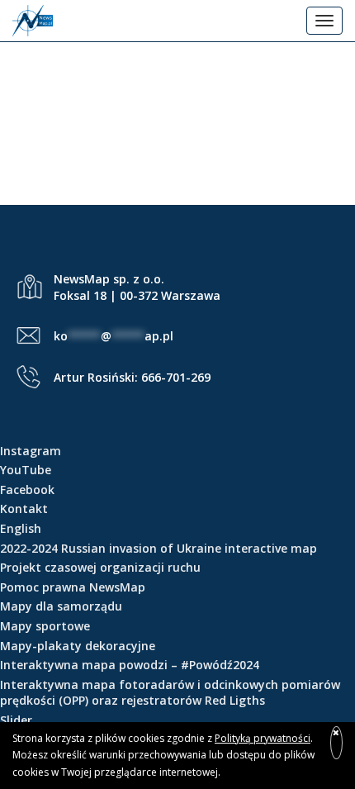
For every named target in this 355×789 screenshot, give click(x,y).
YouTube (25, 470)
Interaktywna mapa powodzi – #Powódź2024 (129, 665)
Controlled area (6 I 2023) (178, 126)
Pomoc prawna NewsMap (72, 587)
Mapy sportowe (45, 626)
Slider (16, 720)
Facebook (27, 489)
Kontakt (24, 508)
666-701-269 (176, 377)
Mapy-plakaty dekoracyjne (77, 646)
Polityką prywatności (262, 738)
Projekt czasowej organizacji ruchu (100, 567)
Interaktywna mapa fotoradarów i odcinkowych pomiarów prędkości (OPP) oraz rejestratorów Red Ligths (170, 693)
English (20, 528)
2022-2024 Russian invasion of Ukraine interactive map (158, 548)
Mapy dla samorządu (61, 606)
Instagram (30, 451)
